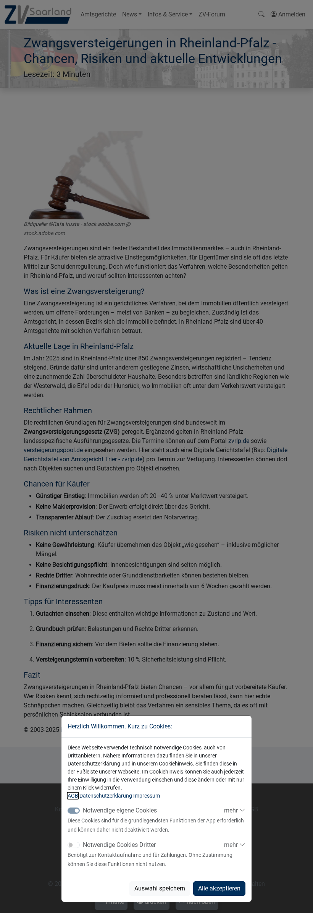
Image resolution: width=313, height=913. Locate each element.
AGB (73, 796)
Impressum (146, 796)
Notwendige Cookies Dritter (119, 844)
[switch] (74, 845)
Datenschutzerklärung (105, 796)
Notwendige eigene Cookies (120, 810)
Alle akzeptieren (219, 888)
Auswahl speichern (159, 888)
